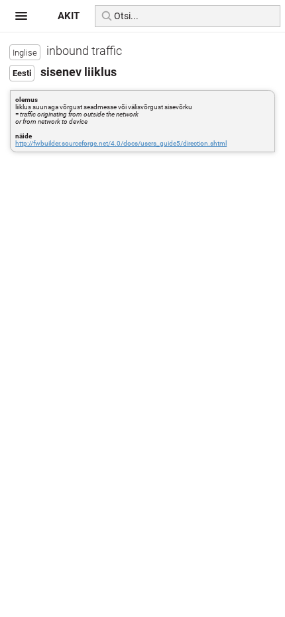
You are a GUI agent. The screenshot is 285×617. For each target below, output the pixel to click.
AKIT (69, 16)
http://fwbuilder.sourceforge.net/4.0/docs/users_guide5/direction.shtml (121, 143)
